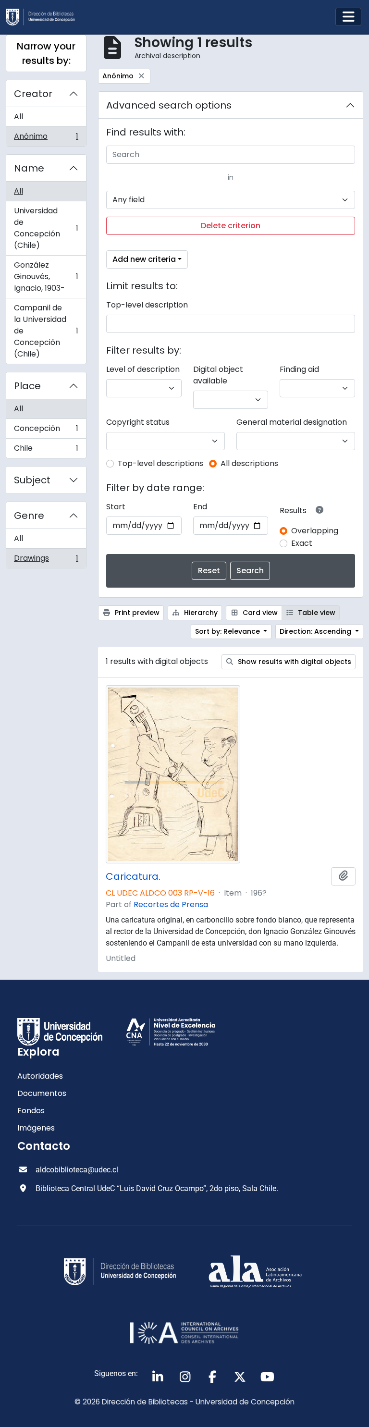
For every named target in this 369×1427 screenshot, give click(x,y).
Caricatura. (133, 876)
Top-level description (147, 304)
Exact (301, 543)
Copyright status (138, 422)
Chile (45, 450)
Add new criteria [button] (144, 259)
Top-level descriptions (160, 463)
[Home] (44, 17)
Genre (29, 515)
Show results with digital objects (293, 661)
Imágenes (36, 1127)
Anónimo (45, 138)
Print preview (136, 612)
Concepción (45, 431)
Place (27, 386)
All (18, 116)
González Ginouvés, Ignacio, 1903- (45, 276)
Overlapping (314, 530)
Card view (259, 612)
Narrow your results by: (46, 53)
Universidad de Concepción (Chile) (45, 228)
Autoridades (40, 1076)
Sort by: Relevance (228, 631)
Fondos (31, 1110)
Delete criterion (230, 225)
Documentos (41, 1093)
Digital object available (218, 375)
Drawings (45, 560)
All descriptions (249, 463)
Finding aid (299, 369)
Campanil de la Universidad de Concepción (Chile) (45, 330)
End (200, 506)
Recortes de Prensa (171, 904)
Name (29, 168)
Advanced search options (169, 105)
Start (115, 506)
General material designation (291, 422)
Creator (33, 93)
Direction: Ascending (316, 631)
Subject (32, 480)
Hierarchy (200, 612)
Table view (315, 612)
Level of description (143, 369)
